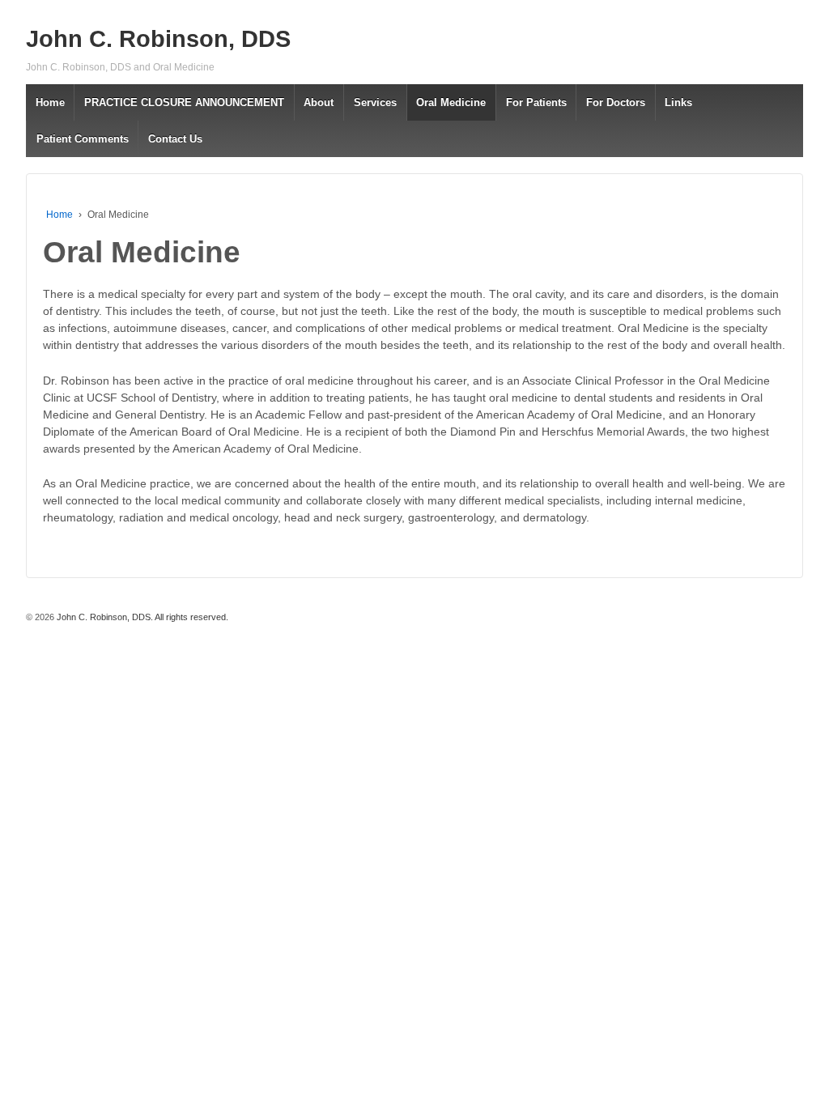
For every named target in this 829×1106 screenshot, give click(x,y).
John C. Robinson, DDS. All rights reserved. (141, 617)
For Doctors (615, 102)
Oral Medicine (451, 102)
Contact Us (175, 139)
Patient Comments (82, 139)
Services (375, 102)
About (319, 102)
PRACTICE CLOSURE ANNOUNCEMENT (184, 102)
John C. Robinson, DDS (158, 39)
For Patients (536, 102)
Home (50, 102)
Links (678, 102)
